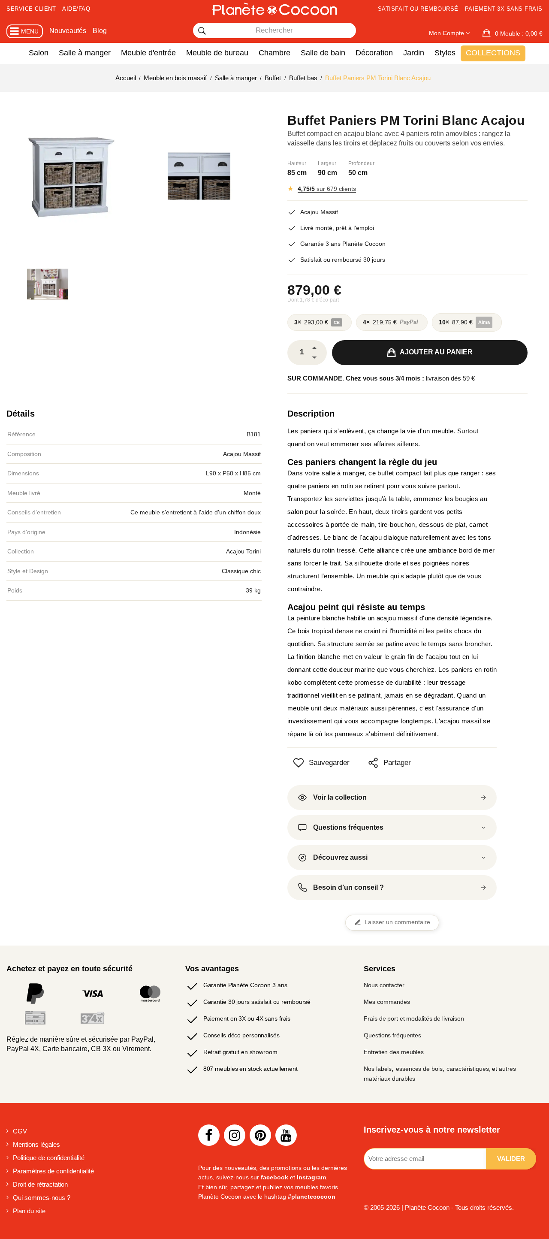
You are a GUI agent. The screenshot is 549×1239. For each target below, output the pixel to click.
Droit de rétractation (40, 1184)
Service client (31, 9)
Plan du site (29, 1211)
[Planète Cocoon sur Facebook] (209, 1135)
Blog (100, 30)
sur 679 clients (327, 188)
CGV (20, 1131)
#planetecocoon (311, 1196)
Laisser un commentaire (397, 922)
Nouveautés (67, 30)
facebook (274, 1177)
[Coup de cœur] (298, 762)
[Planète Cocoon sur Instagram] (234, 1135)
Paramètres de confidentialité (53, 1171)
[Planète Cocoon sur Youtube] (286, 1135)
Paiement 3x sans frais (504, 9)
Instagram (311, 1177)
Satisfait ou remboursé (418, 9)
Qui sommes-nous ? (41, 1197)
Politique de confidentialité (48, 1157)
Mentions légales (36, 1144)
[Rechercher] (202, 31)
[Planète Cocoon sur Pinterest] (260, 1135)
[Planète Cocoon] (274, 9)
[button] (512, 33)
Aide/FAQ (76, 9)
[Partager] (373, 762)
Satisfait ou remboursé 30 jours (342, 259)
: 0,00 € (519, 33)
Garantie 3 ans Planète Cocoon (343, 243)
